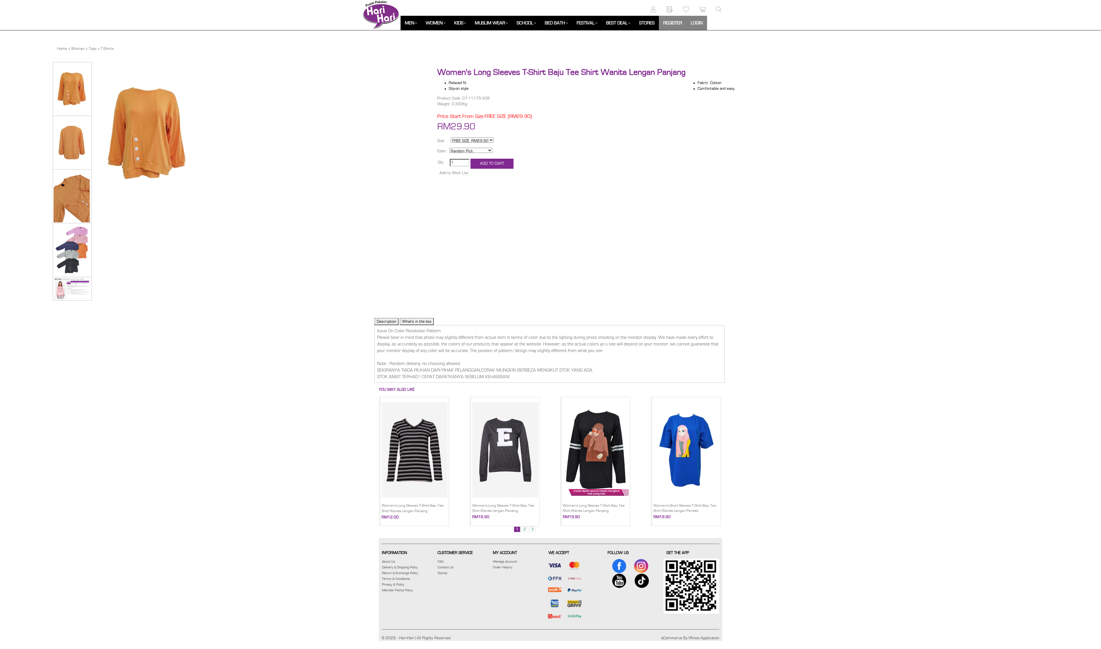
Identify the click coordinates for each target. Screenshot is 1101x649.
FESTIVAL (586, 23)
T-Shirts (107, 49)
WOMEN (434, 23)
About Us (388, 561)
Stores (442, 573)
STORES (647, 23)
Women (78, 49)
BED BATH (555, 23)
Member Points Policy (397, 590)
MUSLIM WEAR (490, 23)
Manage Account (505, 561)
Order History (502, 567)
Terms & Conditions (396, 578)
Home (62, 49)
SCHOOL (525, 23)
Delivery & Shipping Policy (400, 567)
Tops (93, 49)
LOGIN (697, 23)
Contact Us (446, 567)
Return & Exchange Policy (400, 573)
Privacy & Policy (393, 584)
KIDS (458, 23)
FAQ (441, 561)
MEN (409, 23)
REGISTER (672, 23)
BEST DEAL (617, 23)
